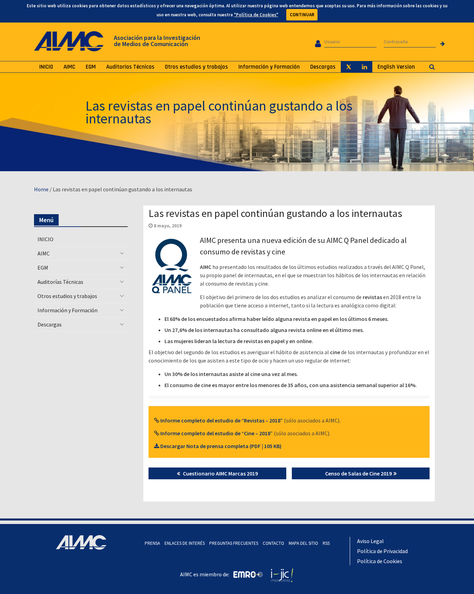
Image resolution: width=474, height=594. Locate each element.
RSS (326, 543)
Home (41, 189)
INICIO (46, 67)
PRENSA (152, 543)
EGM (91, 67)
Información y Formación (269, 67)
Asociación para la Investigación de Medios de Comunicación (157, 41)
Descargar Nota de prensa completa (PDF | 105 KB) (220, 446)
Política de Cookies (379, 561)
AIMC (69, 67)
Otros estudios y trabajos (196, 67)
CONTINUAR (302, 15)
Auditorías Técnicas (130, 67)
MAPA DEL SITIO (303, 543)
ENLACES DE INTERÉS (184, 543)
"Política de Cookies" (256, 15)
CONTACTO (273, 543)
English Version (396, 67)
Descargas (323, 67)
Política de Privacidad (382, 551)
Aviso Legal (370, 541)
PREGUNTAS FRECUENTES (233, 543)
